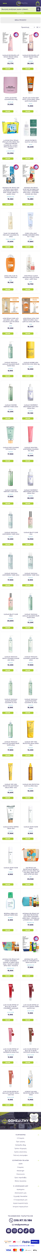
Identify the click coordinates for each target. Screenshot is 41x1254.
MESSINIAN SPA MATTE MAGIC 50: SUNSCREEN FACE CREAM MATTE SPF (31, 960)
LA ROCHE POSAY (10, 151)
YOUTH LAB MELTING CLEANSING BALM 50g (10, 98)
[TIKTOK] (26, 1230)
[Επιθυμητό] (16, 69)
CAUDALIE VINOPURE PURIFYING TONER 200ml (11, 405)
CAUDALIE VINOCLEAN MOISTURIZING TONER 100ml (31, 574)
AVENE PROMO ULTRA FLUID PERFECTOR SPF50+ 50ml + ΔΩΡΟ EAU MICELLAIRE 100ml (31, 320)
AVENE (10, 280)
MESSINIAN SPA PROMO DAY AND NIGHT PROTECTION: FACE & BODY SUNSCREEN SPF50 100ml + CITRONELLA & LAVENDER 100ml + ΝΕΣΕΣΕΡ (30, 917)
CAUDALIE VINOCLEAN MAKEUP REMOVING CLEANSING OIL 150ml (31, 701)
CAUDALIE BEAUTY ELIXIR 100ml (11, 615)
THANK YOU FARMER (10, 239)
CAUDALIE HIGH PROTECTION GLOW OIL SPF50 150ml (31, 785)
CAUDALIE (10, 61)
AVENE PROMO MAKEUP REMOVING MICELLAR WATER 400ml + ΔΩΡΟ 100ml (31, 277)
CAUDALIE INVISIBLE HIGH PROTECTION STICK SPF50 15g (30, 363)
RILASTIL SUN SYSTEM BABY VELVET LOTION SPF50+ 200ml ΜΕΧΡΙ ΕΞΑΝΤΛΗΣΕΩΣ (30, 99)
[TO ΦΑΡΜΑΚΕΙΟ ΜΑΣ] (32, 1230)
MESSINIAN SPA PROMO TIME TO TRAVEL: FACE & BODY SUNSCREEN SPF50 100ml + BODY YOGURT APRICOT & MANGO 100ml (10, 191)
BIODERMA (10, 917)
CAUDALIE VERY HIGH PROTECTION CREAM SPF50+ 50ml (31, 743)
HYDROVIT (30, 1097)
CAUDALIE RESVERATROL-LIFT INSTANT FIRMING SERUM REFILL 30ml (10, 57)
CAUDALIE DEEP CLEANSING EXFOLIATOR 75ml (11, 448)
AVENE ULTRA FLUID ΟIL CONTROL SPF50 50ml (10, 276)
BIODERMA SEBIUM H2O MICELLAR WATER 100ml (11, 914)
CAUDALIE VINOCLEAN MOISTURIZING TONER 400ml (10, 574)
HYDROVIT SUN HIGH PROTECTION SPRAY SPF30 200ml (31, 1093)
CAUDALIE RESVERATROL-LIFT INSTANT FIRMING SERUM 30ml (31, 57)
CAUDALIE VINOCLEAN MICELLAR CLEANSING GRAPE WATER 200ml (31, 616)
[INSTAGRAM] (14, 1230)
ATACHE (30, 144)
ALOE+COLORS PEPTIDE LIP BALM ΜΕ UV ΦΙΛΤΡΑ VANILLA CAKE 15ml (11, 1093)
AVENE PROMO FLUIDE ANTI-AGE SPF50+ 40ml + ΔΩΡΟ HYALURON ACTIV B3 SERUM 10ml (11, 321)
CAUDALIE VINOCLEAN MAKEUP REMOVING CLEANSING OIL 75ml (11, 701)
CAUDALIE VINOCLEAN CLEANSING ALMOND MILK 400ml (30, 658)
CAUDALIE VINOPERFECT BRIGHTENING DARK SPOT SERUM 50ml (30, 406)
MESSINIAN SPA (10, 196)
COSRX (30, 239)
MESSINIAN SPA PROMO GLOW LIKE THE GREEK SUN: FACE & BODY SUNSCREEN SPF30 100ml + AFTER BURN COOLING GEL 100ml (31, 191)
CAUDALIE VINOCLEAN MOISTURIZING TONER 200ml (10, 533)
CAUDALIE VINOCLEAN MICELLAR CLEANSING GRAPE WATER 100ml (10, 364)
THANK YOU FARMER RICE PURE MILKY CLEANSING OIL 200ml (11, 235)
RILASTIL (30, 103)
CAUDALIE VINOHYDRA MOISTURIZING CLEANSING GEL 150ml (31, 449)
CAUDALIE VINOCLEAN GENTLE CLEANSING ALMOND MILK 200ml (10, 658)
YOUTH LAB (10, 102)
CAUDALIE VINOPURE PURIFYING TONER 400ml (11, 490)
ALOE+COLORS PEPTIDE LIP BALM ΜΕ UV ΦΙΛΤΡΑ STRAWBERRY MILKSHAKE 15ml (10, 1007)
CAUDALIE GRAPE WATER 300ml (31, 827)
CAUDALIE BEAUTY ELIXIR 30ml (31, 533)
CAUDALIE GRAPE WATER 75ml (11, 868)
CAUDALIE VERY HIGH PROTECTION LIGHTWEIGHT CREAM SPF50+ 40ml (11, 786)
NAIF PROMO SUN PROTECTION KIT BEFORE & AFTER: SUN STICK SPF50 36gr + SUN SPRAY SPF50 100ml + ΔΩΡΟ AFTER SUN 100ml (30, 871)
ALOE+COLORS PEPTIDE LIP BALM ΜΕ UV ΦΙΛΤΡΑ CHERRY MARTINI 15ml (31, 1006)
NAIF (30, 876)
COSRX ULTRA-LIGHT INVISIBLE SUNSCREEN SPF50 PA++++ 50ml (31, 235)
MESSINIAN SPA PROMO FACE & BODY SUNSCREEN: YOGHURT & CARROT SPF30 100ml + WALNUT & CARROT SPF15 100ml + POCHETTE (10, 962)
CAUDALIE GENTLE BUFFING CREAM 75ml (11, 827)
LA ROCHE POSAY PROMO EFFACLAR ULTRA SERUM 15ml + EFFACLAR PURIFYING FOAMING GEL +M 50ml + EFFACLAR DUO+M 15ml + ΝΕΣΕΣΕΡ (10, 144)
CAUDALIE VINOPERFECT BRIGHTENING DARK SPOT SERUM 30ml (30, 491)
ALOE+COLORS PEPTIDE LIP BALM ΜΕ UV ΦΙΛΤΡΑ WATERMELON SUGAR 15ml (11, 1050)
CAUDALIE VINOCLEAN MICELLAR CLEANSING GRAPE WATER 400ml (10, 743)
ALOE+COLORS (10, 1012)
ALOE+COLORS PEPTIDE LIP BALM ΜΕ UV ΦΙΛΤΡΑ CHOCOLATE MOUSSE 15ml (31, 1050)
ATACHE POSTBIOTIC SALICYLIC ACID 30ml (31, 141)
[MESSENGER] (20, 1230)
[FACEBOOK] (8, 1230)
